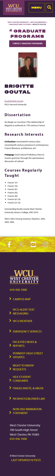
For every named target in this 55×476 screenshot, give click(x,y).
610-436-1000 (18, 290)
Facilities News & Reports (25, 344)
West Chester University (18, 22)
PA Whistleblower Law (29, 398)
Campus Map (22, 299)
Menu (36, 7)
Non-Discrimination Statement (27, 411)
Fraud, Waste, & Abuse (28, 388)
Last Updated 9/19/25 (26, 460)
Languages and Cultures (20, 24)
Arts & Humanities (38, 22)
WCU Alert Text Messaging (24, 311)
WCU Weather (22, 321)
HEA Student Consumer (22, 378)
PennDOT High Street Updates (28, 355)
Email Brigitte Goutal (14, 101)
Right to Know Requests (23, 367)
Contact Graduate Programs (28, 43)
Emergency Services (27, 331)
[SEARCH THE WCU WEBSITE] (49, 7)
